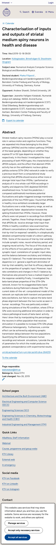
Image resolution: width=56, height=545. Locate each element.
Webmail (6, 443)
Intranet (6, 2)
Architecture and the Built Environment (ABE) (24, 396)
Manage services (16, 523)
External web (8, 459)
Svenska (39, 12)
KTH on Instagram (10, 489)
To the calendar (9, 357)
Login (51, 2)
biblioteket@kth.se (11, 369)
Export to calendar (15, 120)
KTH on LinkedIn (10, 483)
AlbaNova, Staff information (15, 437)
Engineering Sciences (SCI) (15, 410)
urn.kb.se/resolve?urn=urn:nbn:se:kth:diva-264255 (26, 352)
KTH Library (7, 454)
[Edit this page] (3, 379)
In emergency (8, 465)
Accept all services (17, 537)
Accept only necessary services (23, 530)
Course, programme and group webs (19, 448)
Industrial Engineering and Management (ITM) (24, 424)
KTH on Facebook (10, 478)
